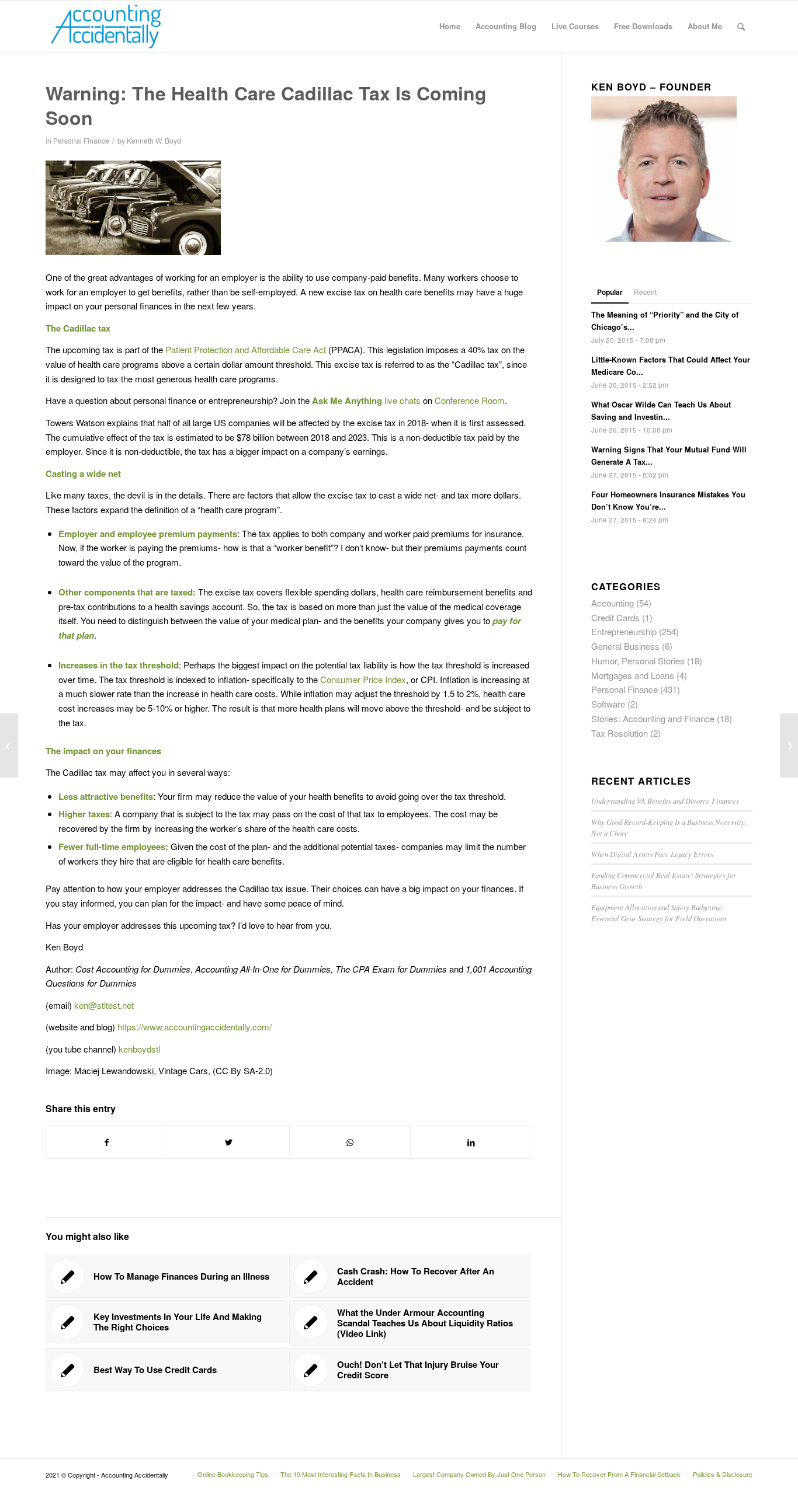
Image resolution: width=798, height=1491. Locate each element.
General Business (625, 646)
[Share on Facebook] (107, 1142)
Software (608, 704)
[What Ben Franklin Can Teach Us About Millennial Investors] (9, 745)
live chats (402, 400)
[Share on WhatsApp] (350, 1142)
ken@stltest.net (104, 1005)
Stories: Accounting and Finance (652, 718)
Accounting (612, 603)
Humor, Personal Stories (638, 660)
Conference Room (470, 400)
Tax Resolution (619, 733)
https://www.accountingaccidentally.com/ (194, 1026)
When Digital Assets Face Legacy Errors (652, 854)
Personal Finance (81, 140)
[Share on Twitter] (228, 1142)
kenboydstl (139, 1049)
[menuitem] (450, 26)
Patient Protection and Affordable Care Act (246, 349)
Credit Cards (615, 617)
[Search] (741, 26)
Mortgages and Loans (632, 675)
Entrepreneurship (624, 631)
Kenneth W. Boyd (154, 140)
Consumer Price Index (363, 679)
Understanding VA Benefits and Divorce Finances (665, 801)
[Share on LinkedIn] (471, 1142)
